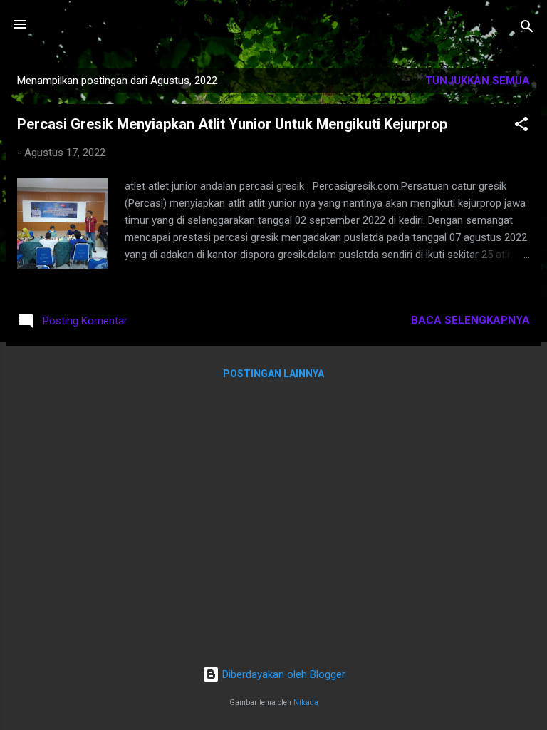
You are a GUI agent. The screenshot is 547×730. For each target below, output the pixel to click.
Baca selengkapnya (470, 320)
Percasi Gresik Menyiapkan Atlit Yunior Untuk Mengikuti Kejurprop (232, 124)
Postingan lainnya (273, 373)
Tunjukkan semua (477, 80)
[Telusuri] (527, 29)
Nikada (305, 702)
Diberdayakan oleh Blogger (282, 674)
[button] (521, 126)
